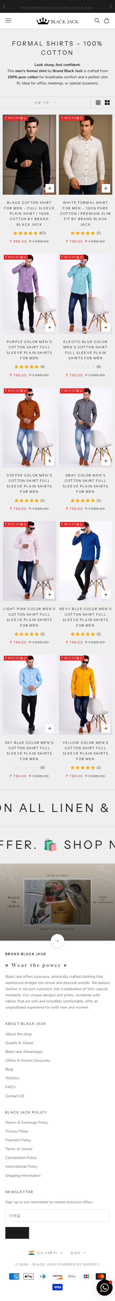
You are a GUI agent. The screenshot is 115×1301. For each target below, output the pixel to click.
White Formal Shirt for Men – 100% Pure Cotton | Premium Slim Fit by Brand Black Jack (85, 213)
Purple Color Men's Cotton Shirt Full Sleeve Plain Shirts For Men (29, 350)
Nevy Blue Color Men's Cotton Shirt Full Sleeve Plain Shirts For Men (85, 617)
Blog (9, 1069)
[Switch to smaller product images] (107, 102)
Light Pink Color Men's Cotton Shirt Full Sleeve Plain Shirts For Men (29, 617)
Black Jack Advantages (24, 1051)
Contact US (14, 1096)
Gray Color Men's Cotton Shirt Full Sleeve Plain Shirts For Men (85, 483)
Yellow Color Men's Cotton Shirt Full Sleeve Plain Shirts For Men (86, 751)
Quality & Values (19, 1042)
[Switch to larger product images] (98, 102)
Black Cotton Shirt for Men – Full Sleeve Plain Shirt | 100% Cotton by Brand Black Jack (29, 213)
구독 (17, 1232)
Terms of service (18, 1148)
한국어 (75, 1253)
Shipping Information (23, 1175)
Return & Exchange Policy (26, 1122)
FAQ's (10, 1086)
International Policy (21, 1166)
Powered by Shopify (78, 1264)
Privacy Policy (16, 1131)
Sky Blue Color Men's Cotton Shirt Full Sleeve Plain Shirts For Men (29, 751)
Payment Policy (18, 1140)
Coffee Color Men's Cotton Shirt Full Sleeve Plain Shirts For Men (29, 483)
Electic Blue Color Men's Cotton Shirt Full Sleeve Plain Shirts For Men (85, 350)
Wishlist (12, 1078)
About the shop (18, 1034)
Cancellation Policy (21, 1157)
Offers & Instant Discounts (27, 1060)
